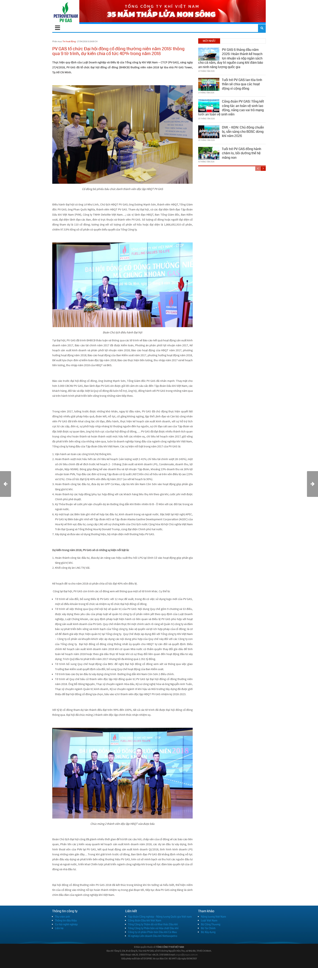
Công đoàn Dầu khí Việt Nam (144, 920)
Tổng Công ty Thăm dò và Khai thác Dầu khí (153, 924)
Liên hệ (59, 928)
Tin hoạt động (69, 41)
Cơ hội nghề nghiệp (66, 924)
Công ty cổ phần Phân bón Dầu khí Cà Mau (152, 932)
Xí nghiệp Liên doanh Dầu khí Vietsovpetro (152, 936)
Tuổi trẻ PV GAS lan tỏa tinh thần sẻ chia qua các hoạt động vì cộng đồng (242, 84)
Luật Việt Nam (209, 920)
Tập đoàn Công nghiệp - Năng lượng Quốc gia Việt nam (160, 916)
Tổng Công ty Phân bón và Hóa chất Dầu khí (153, 928)
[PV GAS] (65, 12)
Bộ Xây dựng (208, 932)
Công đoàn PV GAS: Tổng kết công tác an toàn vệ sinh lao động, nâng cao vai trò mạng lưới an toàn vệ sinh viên (231, 108)
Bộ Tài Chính (208, 928)
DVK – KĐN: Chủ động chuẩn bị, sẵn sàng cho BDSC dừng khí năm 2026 (243, 131)
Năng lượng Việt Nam (213, 916)
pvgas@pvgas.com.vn (187, 954)
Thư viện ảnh (62, 916)
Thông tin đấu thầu (66, 920)
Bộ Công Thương (210, 924)
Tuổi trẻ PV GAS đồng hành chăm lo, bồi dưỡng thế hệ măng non (241, 153)
